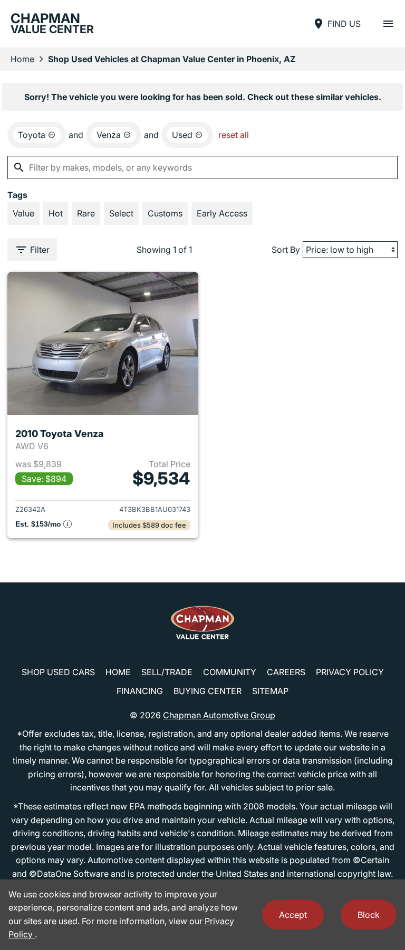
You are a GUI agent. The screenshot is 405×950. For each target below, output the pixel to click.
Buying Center (207, 691)
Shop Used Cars (58, 672)
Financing (140, 691)
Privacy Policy (350, 672)
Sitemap (270, 691)
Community (229, 672)
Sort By (286, 249)
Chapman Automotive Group (219, 715)
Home (22, 59)
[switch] (388, 23)
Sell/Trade (166, 672)
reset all (233, 135)
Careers (286, 672)
